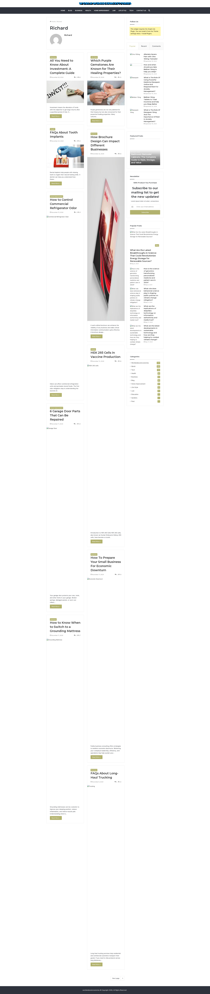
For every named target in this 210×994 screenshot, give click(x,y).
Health (88, 10)
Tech (131, 10)
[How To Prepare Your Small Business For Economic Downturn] (106, 660)
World (133, 366)
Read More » (56, 116)
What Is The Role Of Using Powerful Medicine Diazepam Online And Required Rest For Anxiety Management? (152, 84)
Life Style (122, 10)
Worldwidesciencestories (140, 363)
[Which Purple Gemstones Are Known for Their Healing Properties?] (106, 93)
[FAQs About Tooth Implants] (65, 156)
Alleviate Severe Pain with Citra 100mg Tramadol (150, 56)
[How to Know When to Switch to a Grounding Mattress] (65, 721)
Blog (70, 10)
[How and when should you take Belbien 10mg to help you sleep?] (136, 68)
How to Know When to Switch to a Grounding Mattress (65, 627)
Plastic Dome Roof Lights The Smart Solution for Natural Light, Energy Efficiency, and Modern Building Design (144, 157)
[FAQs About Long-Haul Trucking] (106, 867)
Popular (133, 46)
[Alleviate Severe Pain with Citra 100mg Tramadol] (136, 57)
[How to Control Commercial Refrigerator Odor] (65, 297)
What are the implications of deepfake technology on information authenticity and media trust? (150, 313)
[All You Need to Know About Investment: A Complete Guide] (65, 92)
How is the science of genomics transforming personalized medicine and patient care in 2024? (151, 275)
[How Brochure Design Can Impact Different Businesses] (106, 239)
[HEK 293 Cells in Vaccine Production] (106, 446)
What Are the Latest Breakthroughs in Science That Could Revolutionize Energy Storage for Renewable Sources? (143, 255)
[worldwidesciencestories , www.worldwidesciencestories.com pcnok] (105, 3)
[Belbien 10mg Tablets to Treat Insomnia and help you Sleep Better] (136, 100)
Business (78, 10)
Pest (133, 401)
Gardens (134, 398)
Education (134, 394)
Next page (115, 978)
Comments (156, 46)
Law (114, 10)
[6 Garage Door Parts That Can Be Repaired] (65, 509)
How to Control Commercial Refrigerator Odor (63, 204)
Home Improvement (101, 10)
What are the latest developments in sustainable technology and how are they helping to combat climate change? (151, 333)
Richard (68, 35)
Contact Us (141, 10)
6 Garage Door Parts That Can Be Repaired (65, 415)
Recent (144, 46)
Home (63, 10)
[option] (145, 153)
